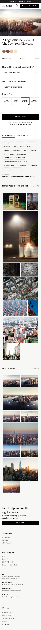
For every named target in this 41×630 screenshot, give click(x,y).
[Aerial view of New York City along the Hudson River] (11, 451)
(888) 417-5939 (7, 562)
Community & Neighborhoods (13, 176)
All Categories (7, 543)
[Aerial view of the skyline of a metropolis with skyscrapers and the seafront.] (11, 416)
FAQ (3, 556)
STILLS (5, 595)
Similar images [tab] (22, 135)
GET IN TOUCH (20, 523)
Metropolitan (30, 176)
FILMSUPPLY (7, 582)
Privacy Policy (6, 612)
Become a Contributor (10, 565)
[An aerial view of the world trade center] (29, 451)
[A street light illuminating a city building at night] (11, 270)
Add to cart (20, 117)
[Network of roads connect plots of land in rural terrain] (29, 270)
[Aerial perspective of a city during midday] (20, 288)
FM (3, 575)
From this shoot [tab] (8, 135)
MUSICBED (6, 588)
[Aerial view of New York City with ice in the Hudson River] (20, 434)
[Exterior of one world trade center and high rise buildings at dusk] (32, 201)
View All (36, 186)
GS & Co (6, 47)
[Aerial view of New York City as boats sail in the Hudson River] (20, 398)
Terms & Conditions (8, 618)
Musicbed (13, 1)
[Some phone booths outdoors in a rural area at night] (14, 201)
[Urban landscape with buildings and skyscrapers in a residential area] (20, 330)
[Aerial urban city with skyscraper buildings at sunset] (20, 469)
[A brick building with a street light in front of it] (20, 236)
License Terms (6, 615)
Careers (4, 621)
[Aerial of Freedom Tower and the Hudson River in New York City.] (11, 381)
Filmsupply (21, 1)
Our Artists (6, 537)
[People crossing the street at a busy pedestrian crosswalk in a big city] (11, 351)
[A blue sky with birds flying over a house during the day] (33, 308)
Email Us (5, 559)
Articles (5, 540)
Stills (29, 1)
